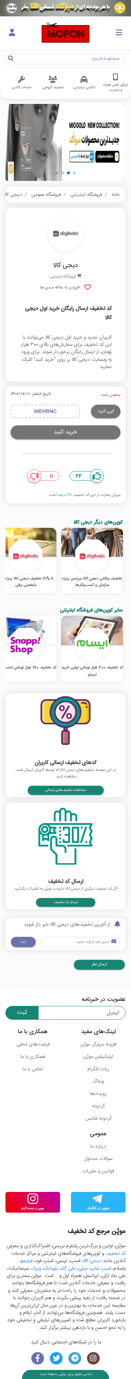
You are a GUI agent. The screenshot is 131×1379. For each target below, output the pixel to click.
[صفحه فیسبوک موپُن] (37, 1358)
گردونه (98, 1106)
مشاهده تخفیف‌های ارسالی (65, 790)
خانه (115, 195)
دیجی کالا (12, 195)
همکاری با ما (32, 1057)
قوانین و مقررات (98, 1171)
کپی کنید (106, 411)
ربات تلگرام (98, 1069)
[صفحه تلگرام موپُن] (75, 1358)
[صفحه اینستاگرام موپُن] (93, 1358)
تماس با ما (33, 1069)
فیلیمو (26, 1261)
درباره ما (98, 1146)
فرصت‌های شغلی (32, 1044)
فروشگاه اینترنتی (86, 195)
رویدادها (98, 1094)
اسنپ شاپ (100, 1269)
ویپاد (36, 1269)
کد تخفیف (116, 1254)
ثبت (23, 942)
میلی (83, 1269)
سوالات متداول (98, 1159)
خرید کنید (65, 432)
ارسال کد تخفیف (66, 902)
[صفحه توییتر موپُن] (56, 1358)
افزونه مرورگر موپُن (98, 1044)
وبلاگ (98, 1081)
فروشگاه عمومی (46, 195)
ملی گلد (68, 1269)
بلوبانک (51, 1269)
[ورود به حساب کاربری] (12, 33)
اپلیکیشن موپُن (98, 1057)
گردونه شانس (98, 1119)
